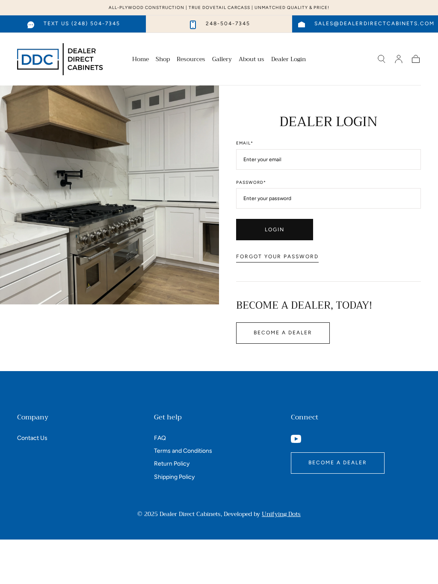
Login (274, 230)
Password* (251, 182)
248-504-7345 (228, 24)
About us (251, 60)
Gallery (222, 60)
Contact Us (32, 438)
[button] (381, 59)
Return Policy (171, 463)
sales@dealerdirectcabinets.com (374, 24)
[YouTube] (296, 438)
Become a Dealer (337, 463)
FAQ (160, 438)
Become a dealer (283, 333)
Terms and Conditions (183, 450)
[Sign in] (399, 59)
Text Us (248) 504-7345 (82, 24)
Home (140, 60)
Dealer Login (288, 60)
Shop (163, 60)
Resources (191, 60)
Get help (168, 417)
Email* (244, 143)
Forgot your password (277, 257)
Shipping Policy (174, 477)
